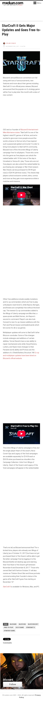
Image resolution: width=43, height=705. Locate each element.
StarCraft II (7, 587)
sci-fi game (20, 627)
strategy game (9, 630)
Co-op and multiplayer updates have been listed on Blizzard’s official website (21, 355)
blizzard (13, 624)
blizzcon (22, 624)
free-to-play (8, 627)
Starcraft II (30, 627)
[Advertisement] (21, 494)
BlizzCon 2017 (33, 624)
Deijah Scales (11, 43)
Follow (12, 684)
